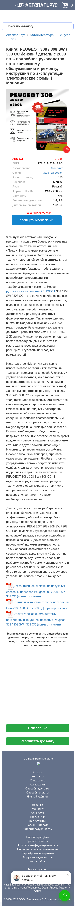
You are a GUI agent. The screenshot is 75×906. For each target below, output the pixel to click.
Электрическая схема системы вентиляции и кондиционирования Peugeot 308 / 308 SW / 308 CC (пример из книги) (35, 619)
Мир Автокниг (37, 820)
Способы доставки (37, 788)
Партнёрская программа (37, 853)
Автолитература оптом (37, 828)
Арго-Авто (37, 812)
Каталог (37, 772)
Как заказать (37, 784)
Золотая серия (53, 172)
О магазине (37, 780)
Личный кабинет (37, 796)
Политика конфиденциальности (37, 845)
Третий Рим (37, 816)
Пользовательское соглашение (37, 849)
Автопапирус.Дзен (37, 837)
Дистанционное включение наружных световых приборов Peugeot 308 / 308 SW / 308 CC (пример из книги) (35, 591)
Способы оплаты (37, 792)
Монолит (57, 168)
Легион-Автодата (37, 824)
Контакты (38, 776)
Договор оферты (37, 841)
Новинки (37, 804)
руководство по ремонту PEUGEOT (30, 291)
